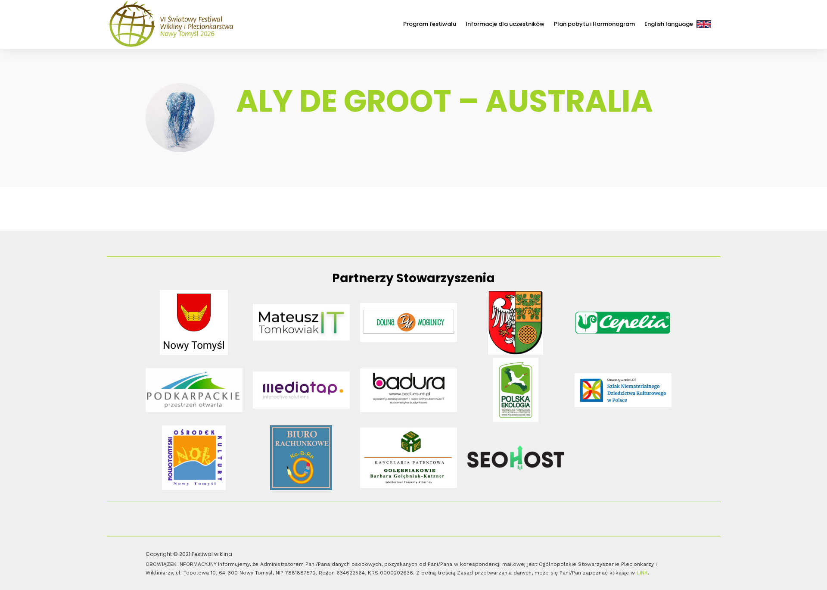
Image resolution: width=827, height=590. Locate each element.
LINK (642, 573)
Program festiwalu (429, 24)
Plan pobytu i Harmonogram (594, 24)
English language (668, 24)
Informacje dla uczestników (505, 24)
